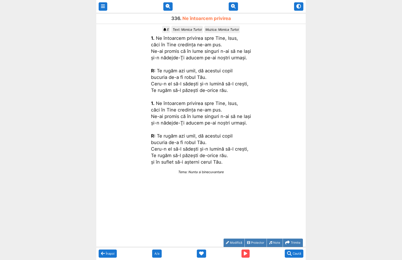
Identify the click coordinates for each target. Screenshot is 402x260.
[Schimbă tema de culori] (298, 6)
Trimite (296, 242)
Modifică (236, 242)
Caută (297, 253)
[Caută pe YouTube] (245, 254)
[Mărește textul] (233, 6)
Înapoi (110, 253)
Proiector (257, 242)
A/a (156, 253)
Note (276, 242)
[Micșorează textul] (168, 6)
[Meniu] (103, 6)
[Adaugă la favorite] (201, 254)
